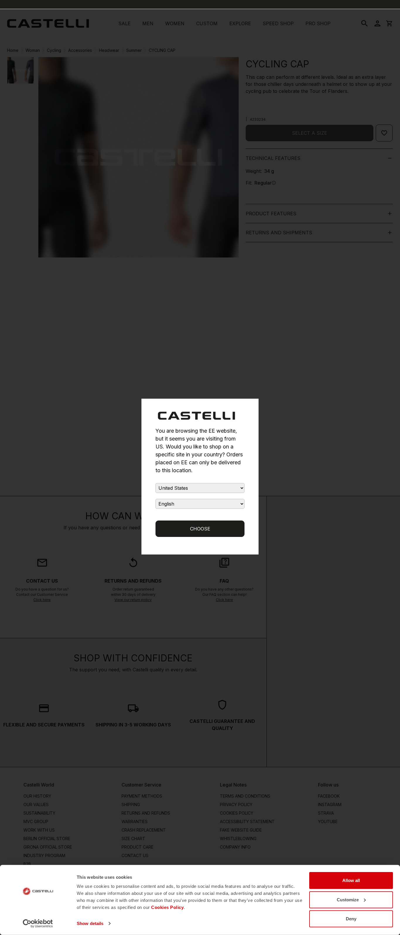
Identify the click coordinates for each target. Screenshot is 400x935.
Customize (348, 899)
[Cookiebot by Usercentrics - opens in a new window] (38, 923)
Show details (90, 923)
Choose (200, 529)
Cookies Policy (167, 907)
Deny (351, 918)
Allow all (351, 880)
